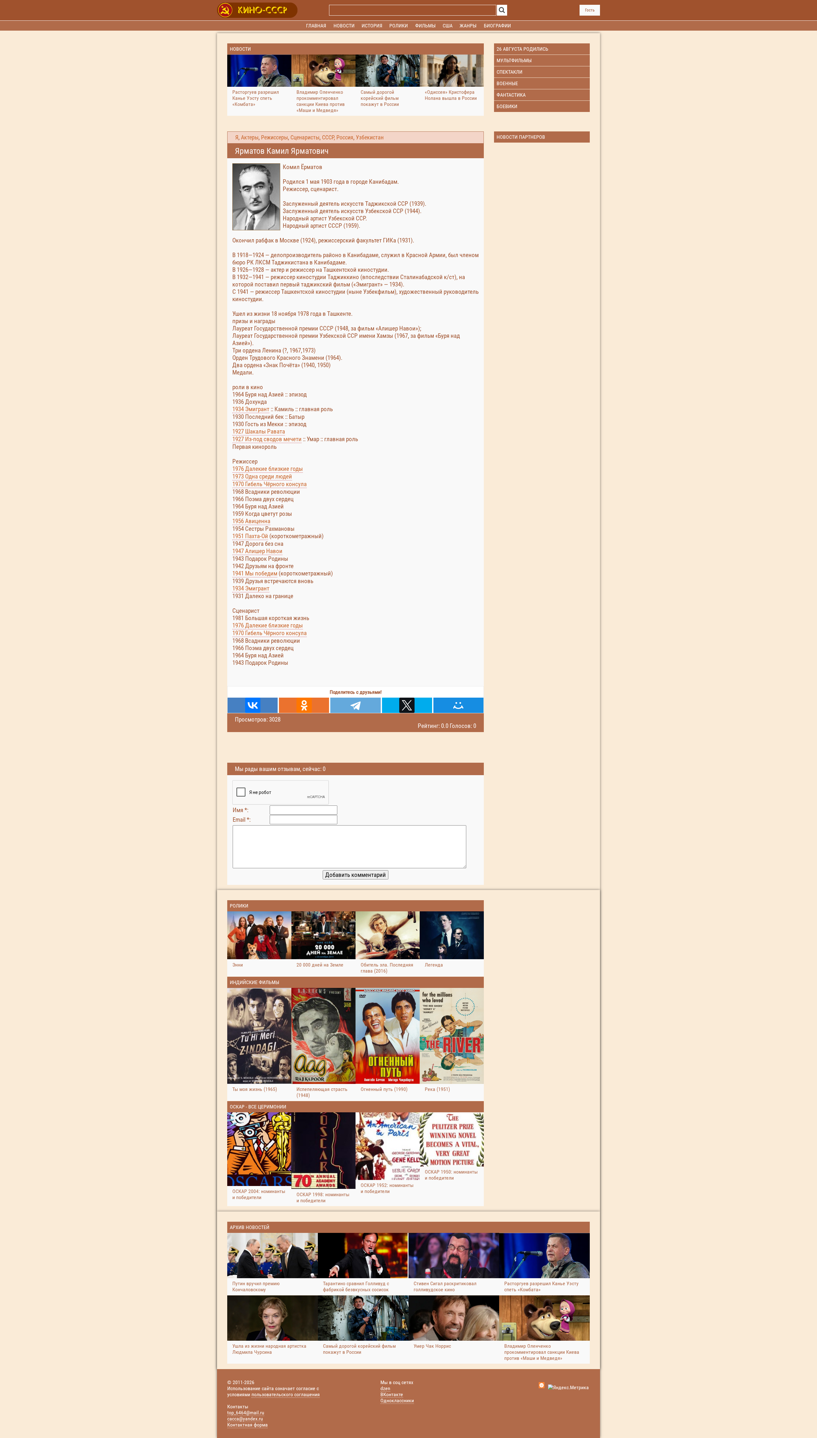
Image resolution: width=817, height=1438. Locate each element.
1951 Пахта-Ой (250, 536)
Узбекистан (370, 137)
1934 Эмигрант (250, 409)
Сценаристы (304, 137)
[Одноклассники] (304, 705)
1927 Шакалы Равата (258, 431)
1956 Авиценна (251, 521)
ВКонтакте (391, 1394)
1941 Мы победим (254, 573)
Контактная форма (247, 1425)
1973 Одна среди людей (262, 476)
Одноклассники (397, 1400)
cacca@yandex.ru (245, 1419)
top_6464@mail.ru (245, 1413)
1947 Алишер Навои (257, 551)
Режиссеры (274, 137)
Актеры (250, 137)
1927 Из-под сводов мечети (267, 439)
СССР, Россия (337, 137)
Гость (590, 10)
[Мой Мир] (458, 705)
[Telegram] (355, 705)
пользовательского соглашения (285, 1394)
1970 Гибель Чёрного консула (269, 484)
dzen (385, 1388)
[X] (407, 705)
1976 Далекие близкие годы (267, 468)
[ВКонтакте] (253, 705)
